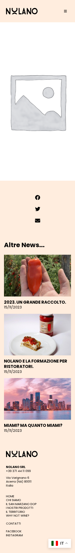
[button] (65, 11)
